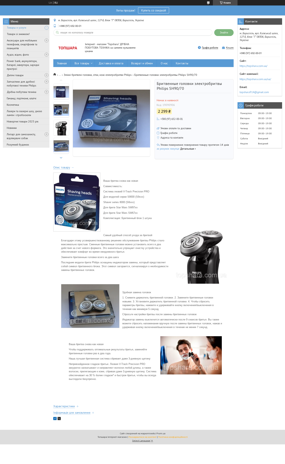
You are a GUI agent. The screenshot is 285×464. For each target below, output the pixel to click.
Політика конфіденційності (173, 436)
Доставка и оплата (111, 63)
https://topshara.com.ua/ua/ (255, 79)
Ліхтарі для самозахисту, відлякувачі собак (21, 136)
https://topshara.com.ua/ (253, 66)
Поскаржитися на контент (142, 436)
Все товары (82, 63)
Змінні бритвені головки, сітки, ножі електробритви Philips (98, 75)
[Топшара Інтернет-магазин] (67, 48)
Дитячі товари (15, 75)
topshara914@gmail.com (254, 92)
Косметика (13, 104)
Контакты (182, 63)
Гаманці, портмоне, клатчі (21, 98)
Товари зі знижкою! (18, 34)
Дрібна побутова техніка (21, 92)
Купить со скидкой (153, 10)
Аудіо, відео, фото (18, 54)
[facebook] (55, 419)
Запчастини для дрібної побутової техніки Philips (21, 83)
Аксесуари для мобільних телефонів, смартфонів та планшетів (22, 44)
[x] (59, 419)
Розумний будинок (18, 144)
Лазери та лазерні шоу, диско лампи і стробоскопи (24, 113)
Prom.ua (160, 433)
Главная (62, 63)
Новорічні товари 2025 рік (22, 121)
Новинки (12, 128)
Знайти (224, 32)
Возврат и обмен (142, 63)
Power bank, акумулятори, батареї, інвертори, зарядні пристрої (23, 65)
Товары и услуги (16, 27)
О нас (164, 63)
